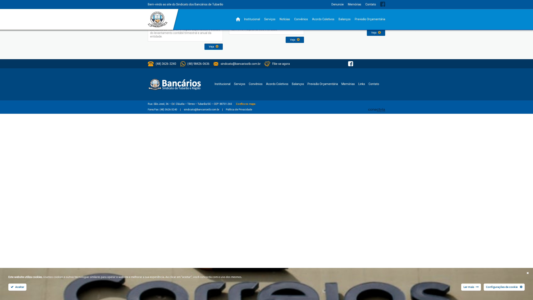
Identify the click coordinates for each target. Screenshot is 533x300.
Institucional (252, 19)
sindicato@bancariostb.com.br (241, 63)
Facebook (382, 4)
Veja (212, 46)
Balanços (345, 19)
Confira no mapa (245, 103)
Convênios (301, 19)
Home (238, 19)
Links (361, 84)
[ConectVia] (376, 110)
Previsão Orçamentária (370, 19)
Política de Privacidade (239, 109)
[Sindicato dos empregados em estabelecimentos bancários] (158, 19)
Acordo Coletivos (323, 19)
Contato (370, 4)
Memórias (354, 4)
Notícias (285, 19)
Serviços (269, 19)
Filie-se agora (281, 63)
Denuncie (337, 4)
